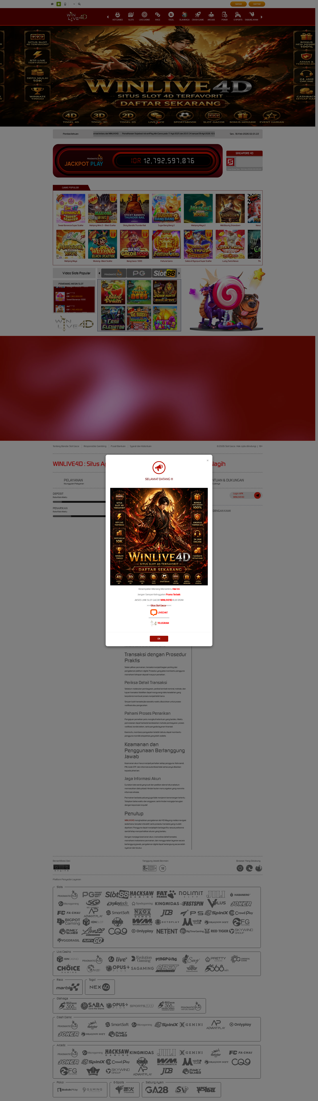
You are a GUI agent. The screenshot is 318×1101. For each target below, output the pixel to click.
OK (159, 638)
